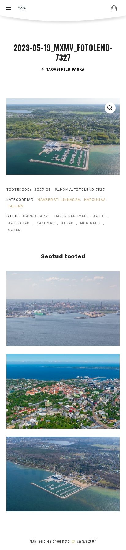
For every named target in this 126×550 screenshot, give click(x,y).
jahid (99, 216)
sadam (14, 230)
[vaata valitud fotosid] (114, 8)
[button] (110, 107)
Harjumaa (95, 200)
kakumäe (46, 223)
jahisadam (19, 223)
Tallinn (16, 206)
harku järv (35, 216)
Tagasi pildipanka (65, 69)
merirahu (90, 223)
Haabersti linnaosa (59, 200)
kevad (67, 223)
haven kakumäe (70, 216)
